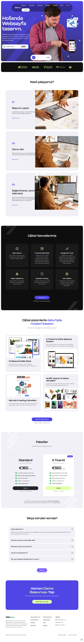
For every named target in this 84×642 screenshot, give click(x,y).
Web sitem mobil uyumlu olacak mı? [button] (21, 546)
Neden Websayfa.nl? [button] (17, 529)
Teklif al (25, 488)
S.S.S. (61, 5)
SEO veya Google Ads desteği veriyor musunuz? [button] (25, 559)
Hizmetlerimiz (35, 620)
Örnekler (47, 5)
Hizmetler (31, 5)
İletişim (45, 625)
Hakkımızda (46, 620)
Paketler (55, 5)
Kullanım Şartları (72, 635)
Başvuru (24, 5)
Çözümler (40, 5)
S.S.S (44, 622)
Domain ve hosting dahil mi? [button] (19, 553)
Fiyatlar (33, 622)
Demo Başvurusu (35, 617)
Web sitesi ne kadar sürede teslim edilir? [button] (23, 540)
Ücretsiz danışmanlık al (42, 419)
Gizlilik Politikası (62, 635)
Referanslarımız (47, 617)
